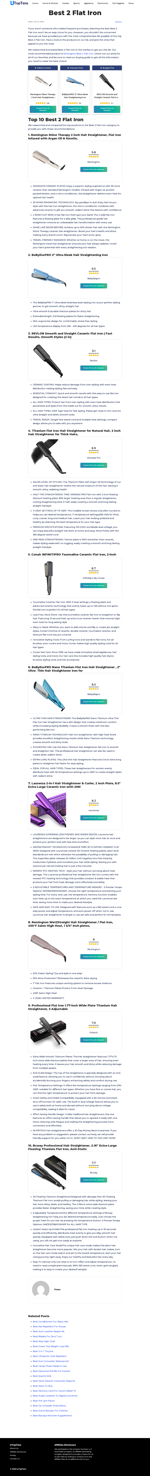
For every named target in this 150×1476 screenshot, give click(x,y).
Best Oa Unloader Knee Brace (49, 1405)
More (131, 3)
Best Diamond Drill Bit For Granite (51, 1371)
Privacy (13, 1455)
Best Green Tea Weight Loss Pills (51, 1346)
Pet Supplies (118, 3)
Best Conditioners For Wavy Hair (50, 1321)
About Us (14, 1448)
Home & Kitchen (50, 3)
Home (35, 3)
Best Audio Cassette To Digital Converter (55, 1396)
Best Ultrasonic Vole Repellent (49, 1356)
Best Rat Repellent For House (49, 1326)
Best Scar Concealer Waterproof (51, 1361)
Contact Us (15, 1459)
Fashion (118, 22)
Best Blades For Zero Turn (47, 1336)
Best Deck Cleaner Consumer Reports (54, 1381)
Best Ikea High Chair (44, 1341)
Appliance (88, 3)
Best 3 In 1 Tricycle (43, 1351)
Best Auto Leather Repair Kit (48, 1331)
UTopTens (15, 1445)
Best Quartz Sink (42, 1376)
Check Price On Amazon (43, 109)
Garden (65, 3)
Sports (76, 3)
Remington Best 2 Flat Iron (78, 53)
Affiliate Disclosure (18, 1452)
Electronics (103, 3)
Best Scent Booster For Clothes (50, 1410)
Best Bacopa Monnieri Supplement (52, 1415)
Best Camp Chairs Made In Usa (50, 1366)
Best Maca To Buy (43, 1386)
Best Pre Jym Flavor (44, 1401)
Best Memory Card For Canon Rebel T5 (54, 1391)
